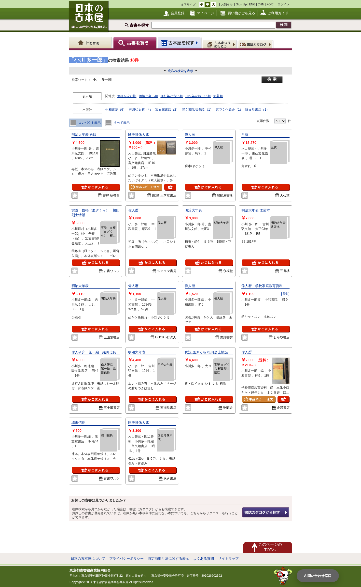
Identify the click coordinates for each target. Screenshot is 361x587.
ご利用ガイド (278, 13)
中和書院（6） (115, 109)
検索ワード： (81, 80)
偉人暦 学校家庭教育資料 (262, 286)
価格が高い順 (148, 96)
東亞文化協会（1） (229, 109)
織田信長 (78, 422)
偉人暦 (190, 134)
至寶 (244, 134)
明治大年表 (193, 210)
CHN (261, 4)
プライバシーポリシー (126, 558)
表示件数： (265, 121)
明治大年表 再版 (84, 134)
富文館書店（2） (167, 109)
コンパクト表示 (89, 122)
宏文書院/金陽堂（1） (197, 109)
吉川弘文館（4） (141, 109)
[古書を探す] (135, 42)
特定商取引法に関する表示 (168, 558)
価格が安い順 (126, 96)
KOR (269, 4)
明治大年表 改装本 (255, 210)
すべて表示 (121, 122)
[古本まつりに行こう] (220, 44)
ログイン (283, 4)
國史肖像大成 (138, 134)
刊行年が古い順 (171, 96)
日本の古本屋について (88, 558)
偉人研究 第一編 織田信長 (93, 352)
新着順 (218, 96)
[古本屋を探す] (180, 42)
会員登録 (177, 13)
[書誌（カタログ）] (256, 44)
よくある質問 (203, 558)
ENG (252, 4)
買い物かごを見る (241, 13)
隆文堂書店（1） (257, 109)
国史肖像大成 (138, 422)
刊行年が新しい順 (198, 96)
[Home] (91, 42)
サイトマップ (228, 558)
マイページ (205, 13)
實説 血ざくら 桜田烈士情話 (206, 352)
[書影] (285, 294)
